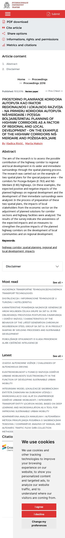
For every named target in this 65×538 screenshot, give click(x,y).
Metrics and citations (21, 45)
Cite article (14, 28)
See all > (58, 282)
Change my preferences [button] (39, 523)
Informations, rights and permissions (32, 39)
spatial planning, (32, 247)
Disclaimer (13, 69)
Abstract (11, 63)
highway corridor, (12, 247)
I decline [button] (39, 514)
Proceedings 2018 (34, 83)
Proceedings (39, 79)
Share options (16, 33)
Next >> (59, 91)
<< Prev (49, 91)
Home (21, 79)
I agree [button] (39, 506)
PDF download (17, 22)
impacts (30, 251)
